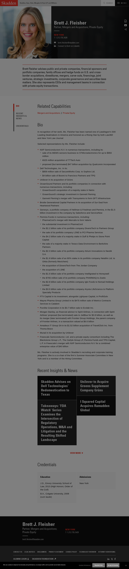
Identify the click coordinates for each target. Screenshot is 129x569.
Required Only (98, 565)
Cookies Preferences (85, 565)
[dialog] (64, 565)
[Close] (126, 565)
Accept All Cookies (113, 565)
